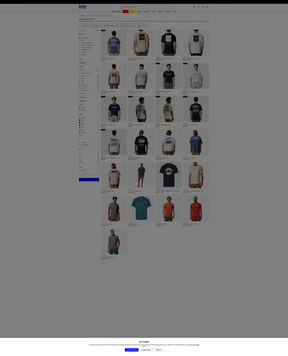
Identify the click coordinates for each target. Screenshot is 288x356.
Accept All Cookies (132, 350)
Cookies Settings (146, 350)
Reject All (158, 350)
